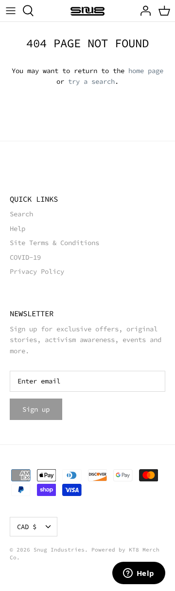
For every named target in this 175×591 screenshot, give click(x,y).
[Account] (143, 10)
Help (17, 228)
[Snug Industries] (87, 10)
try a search (91, 81)
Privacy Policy (37, 271)
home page (145, 70)
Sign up (36, 409)
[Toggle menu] (10, 10)
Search (21, 214)
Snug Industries (59, 549)
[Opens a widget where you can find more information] (138, 574)
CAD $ (26, 526)
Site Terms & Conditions (54, 242)
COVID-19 (25, 257)
